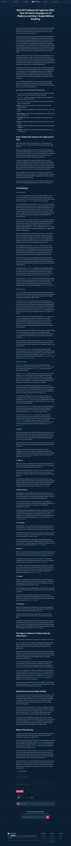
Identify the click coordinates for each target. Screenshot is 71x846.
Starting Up (15, 1)
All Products (52, 835)
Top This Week (44, 836)
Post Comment (20, 791)
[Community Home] (35, 1)
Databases (61, 833)
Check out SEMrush (44, 486)
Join (42, 840)
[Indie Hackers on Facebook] (35, 840)
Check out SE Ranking (41, 545)
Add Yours (52, 841)
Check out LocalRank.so (49, 285)
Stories (60, 838)
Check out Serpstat (33, 600)
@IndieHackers (13, 835)
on (23, 771)
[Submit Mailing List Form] (47, 817)
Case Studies (25, 1)
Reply (32, 797)
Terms (20, 840)
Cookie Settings (28, 840)
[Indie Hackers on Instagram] (37, 840)
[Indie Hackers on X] (36, 840)
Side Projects (52, 838)
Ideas (60, 835)
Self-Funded (52, 840)
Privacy (23, 840)
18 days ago (28, 797)
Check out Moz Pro (36, 572)
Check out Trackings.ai (28, 358)
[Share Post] (26, 777)
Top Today (43, 835)
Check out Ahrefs (26, 456)
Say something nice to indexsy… (23, 784)
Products (52, 833)
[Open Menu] (1, 1)
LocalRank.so (20, 93)
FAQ (17, 840)
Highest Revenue (53, 836)
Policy (33, 840)
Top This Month (44, 838)
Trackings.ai (20, 97)
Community (43, 833)
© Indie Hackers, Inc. (11, 840)
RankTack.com (21, 101)
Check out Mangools (38, 628)
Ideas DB (45, 1)
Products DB (55, 1)
